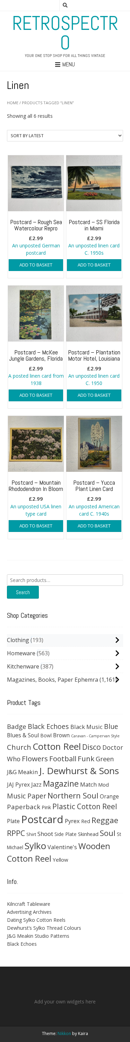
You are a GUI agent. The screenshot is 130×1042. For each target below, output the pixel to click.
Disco (91, 747)
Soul (107, 833)
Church (19, 747)
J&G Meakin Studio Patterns (38, 936)
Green (105, 758)
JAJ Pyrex (18, 784)
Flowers (35, 758)
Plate (13, 821)
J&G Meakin (22, 772)
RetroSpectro (65, 33)
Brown (61, 735)
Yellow (60, 859)
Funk (86, 758)
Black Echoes (48, 726)
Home (12, 102)
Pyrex (72, 821)
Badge (16, 726)
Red (85, 821)
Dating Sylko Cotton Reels (36, 920)
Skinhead (88, 833)
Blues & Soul (23, 735)
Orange (109, 796)
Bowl (46, 735)
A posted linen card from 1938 (36, 367)
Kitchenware (23, 666)
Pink (46, 807)
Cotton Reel (57, 746)
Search (23, 592)
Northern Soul (72, 795)
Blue (111, 726)
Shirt (31, 834)
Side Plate (65, 834)
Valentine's (62, 847)
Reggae (105, 820)
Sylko (35, 845)
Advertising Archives (29, 912)
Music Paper (26, 796)
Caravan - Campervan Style (95, 735)
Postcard (42, 819)
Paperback (23, 806)
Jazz (36, 784)
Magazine (61, 783)
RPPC (16, 833)
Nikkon (64, 1033)
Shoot (45, 834)
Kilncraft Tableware (28, 904)
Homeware (21, 653)
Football (62, 758)
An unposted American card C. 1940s (94, 497)
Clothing (18, 640)
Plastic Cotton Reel (84, 806)
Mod (103, 784)
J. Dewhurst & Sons (79, 770)
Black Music (86, 727)
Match (88, 784)
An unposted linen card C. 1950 (94, 367)
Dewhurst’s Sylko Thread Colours (44, 928)
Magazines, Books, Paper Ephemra (52, 679)
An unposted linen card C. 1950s (94, 237)
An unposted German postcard (36, 237)
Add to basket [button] (35, 265)
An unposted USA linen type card (36, 497)
